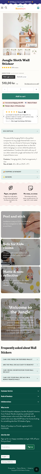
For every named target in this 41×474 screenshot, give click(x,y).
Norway (7, 462)
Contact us (30, 468)
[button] (6, 52)
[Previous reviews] (3, 116)
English (4, 456)
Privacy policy (11, 468)
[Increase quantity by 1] (36, 89)
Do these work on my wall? (32, 84)
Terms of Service (21, 468)
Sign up (30, 447)
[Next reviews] (37, 116)
